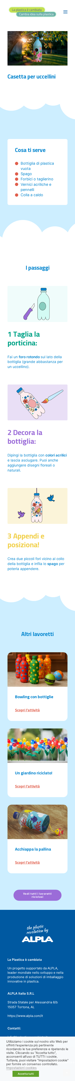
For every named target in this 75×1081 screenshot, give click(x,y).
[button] (65, 12)
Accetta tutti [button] (26, 1073)
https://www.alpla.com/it (25, 1016)
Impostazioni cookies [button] (21, 1068)
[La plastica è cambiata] (33, 12)
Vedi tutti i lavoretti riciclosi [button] (37, 895)
